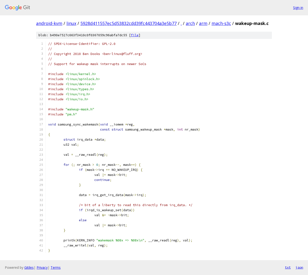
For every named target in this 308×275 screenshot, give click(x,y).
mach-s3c (221, 23)
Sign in (298, 7)
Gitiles (29, 267)
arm (203, 23)
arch (190, 23)
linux (71, 23)
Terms (56, 267)
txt (288, 267)
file (135, 35)
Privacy (42, 267)
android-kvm (49, 23)
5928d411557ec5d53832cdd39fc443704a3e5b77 (128, 23)
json (299, 267)
